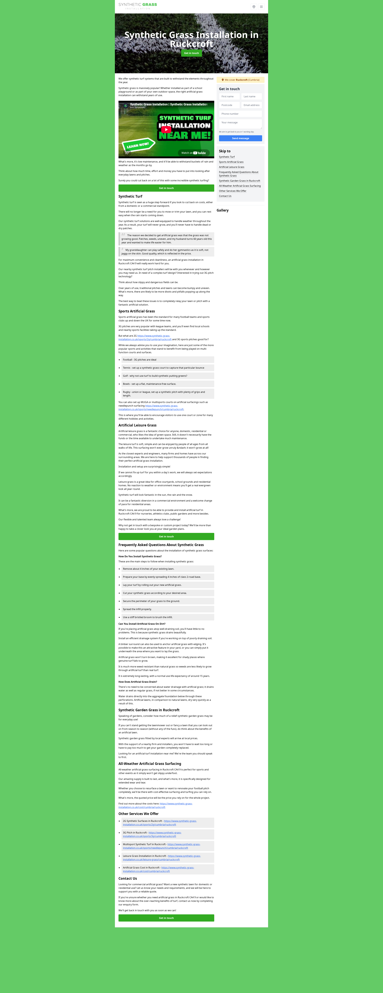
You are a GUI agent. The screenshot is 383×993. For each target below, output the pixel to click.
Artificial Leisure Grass (231, 167)
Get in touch (191, 53)
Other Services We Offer (232, 191)
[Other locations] (254, 7)
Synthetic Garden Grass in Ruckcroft (239, 180)
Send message (240, 138)
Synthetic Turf (227, 156)
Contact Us (225, 196)
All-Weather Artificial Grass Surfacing (240, 185)
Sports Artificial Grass (231, 162)
